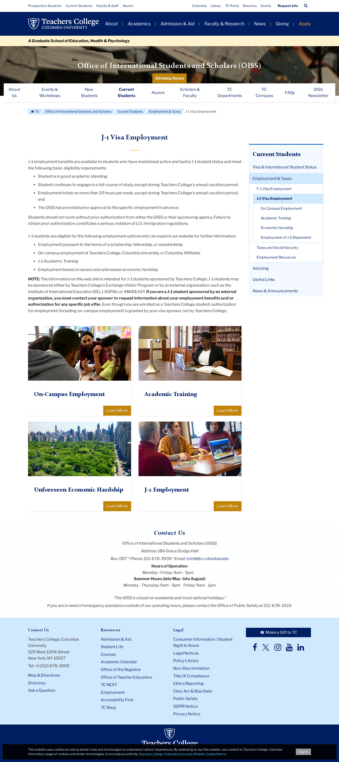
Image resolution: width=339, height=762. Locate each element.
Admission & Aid (178, 23)
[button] (306, 5)
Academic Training (276, 218)
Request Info (288, 6)
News (260, 23)
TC (36, 111)
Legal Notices (186, 653)
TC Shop (108, 707)
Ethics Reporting (188, 683)
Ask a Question (41, 690)
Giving (282, 23)
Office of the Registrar (121, 669)
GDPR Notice (185, 706)
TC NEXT (109, 684)
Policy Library (185, 660)
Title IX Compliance (191, 676)
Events (266, 6)
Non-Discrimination (191, 668)
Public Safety (185, 698)
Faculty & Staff (107, 6)
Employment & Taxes (165, 111)
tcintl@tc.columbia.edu (207, 558)
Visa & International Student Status (285, 167)
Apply (305, 23)
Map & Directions (44, 675)
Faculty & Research (224, 23)
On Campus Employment (281, 208)
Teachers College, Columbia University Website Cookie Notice (182, 754)
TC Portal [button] (232, 6)
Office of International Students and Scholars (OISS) (169, 66)
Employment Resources (276, 257)
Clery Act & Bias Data (192, 691)
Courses (108, 654)
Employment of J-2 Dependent (286, 237)
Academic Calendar (119, 662)
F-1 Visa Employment (274, 189)
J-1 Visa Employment (274, 198)
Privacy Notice (186, 714)
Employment (113, 692)
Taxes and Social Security (277, 247)
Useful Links (264, 279)
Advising (261, 268)
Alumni (128, 6)
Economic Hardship (277, 228)
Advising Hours (169, 78)
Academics (139, 23)
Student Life (112, 646)
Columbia (199, 6)
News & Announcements (275, 291)
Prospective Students (45, 6)
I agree (303, 752)
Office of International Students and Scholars (78, 111)
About (111, 23)
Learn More (117, 410)
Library (215, 6)
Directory (250, 6)
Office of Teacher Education (126, 677)
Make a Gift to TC (281, 632)
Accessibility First (117, 699)
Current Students (79, 6)
